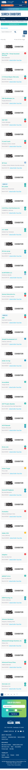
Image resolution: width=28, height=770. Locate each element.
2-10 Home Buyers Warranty (10, 77)
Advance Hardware (7, 619)
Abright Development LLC (9, 339)
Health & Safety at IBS (18, 744)
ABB (3, 318)
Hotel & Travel (5, 739)
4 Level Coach (6, 141)
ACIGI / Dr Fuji (6, 361)
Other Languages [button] (5, 757)
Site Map (12, 748)
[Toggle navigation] (26, 2)
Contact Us (4, 737)
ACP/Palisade (6, 425)
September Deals (12, 737)
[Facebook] (16, 731)
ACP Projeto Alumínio (8, 404)
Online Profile (12, 60)
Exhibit (20, 5)
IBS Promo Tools (5, 746)
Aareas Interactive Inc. (8, 294)
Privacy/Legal (5, 748)
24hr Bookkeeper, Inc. (8, 98)
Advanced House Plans (9, 662)
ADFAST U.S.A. (6, 576)
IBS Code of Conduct (6, 744)
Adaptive (4, 554)
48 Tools (4, 163)
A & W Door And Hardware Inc (11, 208)
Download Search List (14, 24)
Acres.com (5, 447)
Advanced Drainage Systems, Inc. (12, 641)
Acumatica (5, 511)
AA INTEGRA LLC (7, 272)
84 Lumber (5, 186)
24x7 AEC (5, 120)
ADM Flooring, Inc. (7, 598)
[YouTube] (21, 731)
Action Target (6, 468)
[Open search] (23, 2)
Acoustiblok (5, 382)
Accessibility (18, 746)
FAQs (12, 746)
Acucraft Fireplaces (8, 490)
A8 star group (6, 251)
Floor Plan (19, 60)
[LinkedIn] (18, 731)
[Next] (17, 694)
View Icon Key (4, 28)
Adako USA (5, 533)
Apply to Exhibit (21, 737)
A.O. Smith (5, 229)
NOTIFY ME (7, 5)
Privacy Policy (10, 765)
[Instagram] (23, 731)
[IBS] (4, 2)
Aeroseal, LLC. (6, 684)
